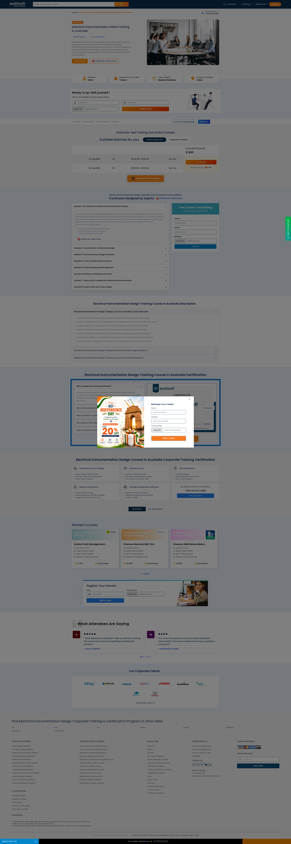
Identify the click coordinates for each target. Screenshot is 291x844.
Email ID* (154, 417)
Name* (153, 408)
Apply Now (168, 438)
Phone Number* (156, 426)
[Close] (189, 399)
